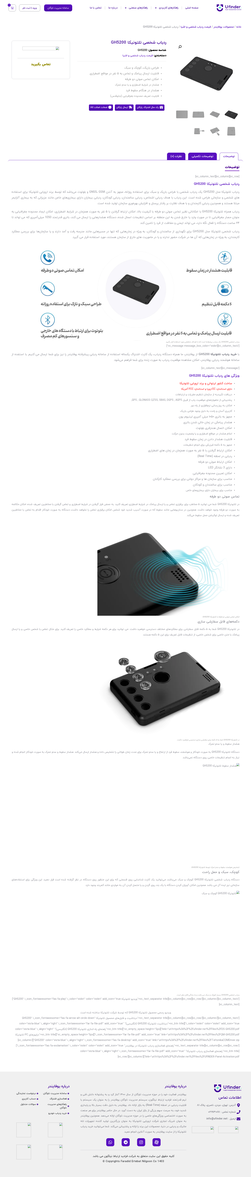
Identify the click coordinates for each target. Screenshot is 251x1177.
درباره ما (113, 8)
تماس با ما (96, 8)
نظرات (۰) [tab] (176, 156)
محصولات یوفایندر (224, 27)
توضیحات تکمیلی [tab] (202, 156)
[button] (180, 47)
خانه (238, 27)
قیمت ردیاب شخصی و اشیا (196, 27)
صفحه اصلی (191, 8)
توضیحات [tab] (229, 156)
